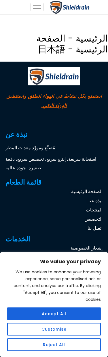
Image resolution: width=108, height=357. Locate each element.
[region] (54, 304)
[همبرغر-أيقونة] (37, 7)
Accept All (54, 314)
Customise (54, 329)
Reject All (54, 345)
